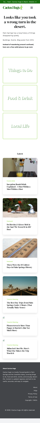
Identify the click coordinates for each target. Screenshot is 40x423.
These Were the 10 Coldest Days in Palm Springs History (19, 266)
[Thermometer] (20, 239)
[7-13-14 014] (20, 199)
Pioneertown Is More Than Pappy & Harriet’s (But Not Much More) (18, 328)
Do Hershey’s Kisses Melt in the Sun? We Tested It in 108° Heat (19, 227)
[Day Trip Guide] (20, 277)
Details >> (33, 2)
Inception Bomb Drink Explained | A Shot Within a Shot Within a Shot (18, 186)
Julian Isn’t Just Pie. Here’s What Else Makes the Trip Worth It (18, 351)
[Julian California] (4, 340)
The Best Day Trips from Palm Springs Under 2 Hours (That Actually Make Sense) (20, 305)
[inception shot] (20, 159)
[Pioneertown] (4, 317)
